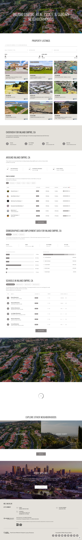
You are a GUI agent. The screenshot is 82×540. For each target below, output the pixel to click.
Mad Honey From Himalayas (16, 200)
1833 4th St (13, 216)
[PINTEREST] (74, 535)
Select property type (10, 50)
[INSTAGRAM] (56, 535)
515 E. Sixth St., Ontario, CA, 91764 (16, 298)
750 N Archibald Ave (14, 211)
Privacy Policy (68, 532)
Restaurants (12, 182)
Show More (41, 330)
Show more (41, 222)
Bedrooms (56, 50)
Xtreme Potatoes (14, 191)
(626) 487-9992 (62, 508)
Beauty (29, 182)
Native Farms (13, 210)
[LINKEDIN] (59, 535)
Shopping (19, 182)
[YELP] (71, 535)
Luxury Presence (30, 532)
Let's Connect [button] (41, 487)
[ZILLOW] (77, 535)
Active (24, 182)
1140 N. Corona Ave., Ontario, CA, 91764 (17, 325)
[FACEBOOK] (53, 535)
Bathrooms (32, 50)
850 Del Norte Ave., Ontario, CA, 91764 (17, 309)
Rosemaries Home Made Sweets (17, 205)
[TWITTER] (65, 535)
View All (41, 453)
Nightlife (34, 182)
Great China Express (14, 215)
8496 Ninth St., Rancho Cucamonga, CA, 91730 (18, 314)
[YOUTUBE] (62, 535)
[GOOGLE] (68, 535)
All (8, 182)
